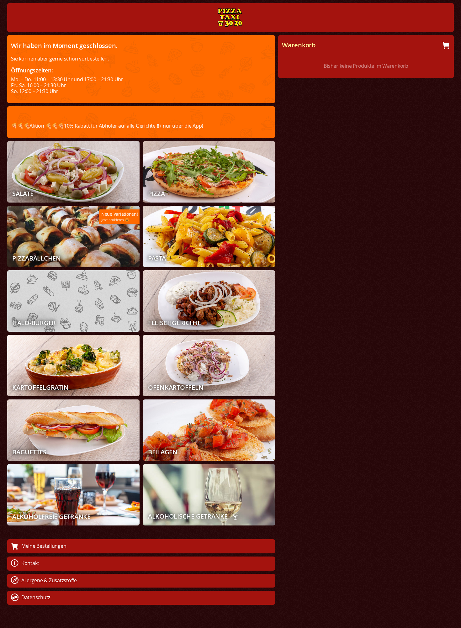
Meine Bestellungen (43, 545)
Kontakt (30, 563)
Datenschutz (35, 597)
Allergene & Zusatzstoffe (49, 580)
